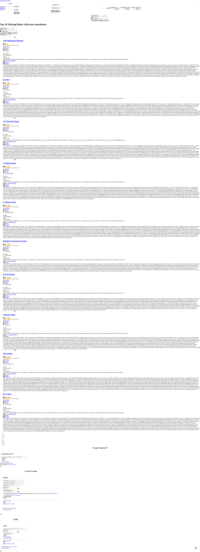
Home (10, 3)
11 (3, 443)
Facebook (6, 63)
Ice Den (6, 80)
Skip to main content (5, 0)
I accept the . (13, 495)
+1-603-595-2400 (12, 334)
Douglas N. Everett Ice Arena (15, 241)
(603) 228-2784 (12, 261)
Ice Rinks (54, 4)
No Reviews (6, 46)
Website (7, 62)
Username (6, 484)
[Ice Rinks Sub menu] (58, 5)
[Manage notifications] (196, 548)
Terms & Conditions (16, 495)
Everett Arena (9, 274)
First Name (6, 480)
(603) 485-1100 (12, 141)
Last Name (6, 482)
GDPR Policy (53, 493)
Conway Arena (9, 315)
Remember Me (8, 533)
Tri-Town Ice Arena (11, 121)
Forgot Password (7, 509)
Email (5, 485)
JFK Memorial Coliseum (13, 41)
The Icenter (7, 354)
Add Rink (16, 6)
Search (95, 20)
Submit (3, 458)
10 (3, 442)
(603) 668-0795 (12, 99)
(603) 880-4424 (12, 183)
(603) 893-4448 (12, 373)
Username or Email (7, 457)
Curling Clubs (54, 11)
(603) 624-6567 (12, 60)
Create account (5, 461)
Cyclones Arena (9, 163)
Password (6, 487)
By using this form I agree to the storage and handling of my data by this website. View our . (31, 493)
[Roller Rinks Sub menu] (59, 8)
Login (3, 460)
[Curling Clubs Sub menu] (60, 11)
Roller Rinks (55, 8)
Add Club (16, 13)
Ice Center (7, 394)
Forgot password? (7, 538)
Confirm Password (8, 490)
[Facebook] (4, 502)
